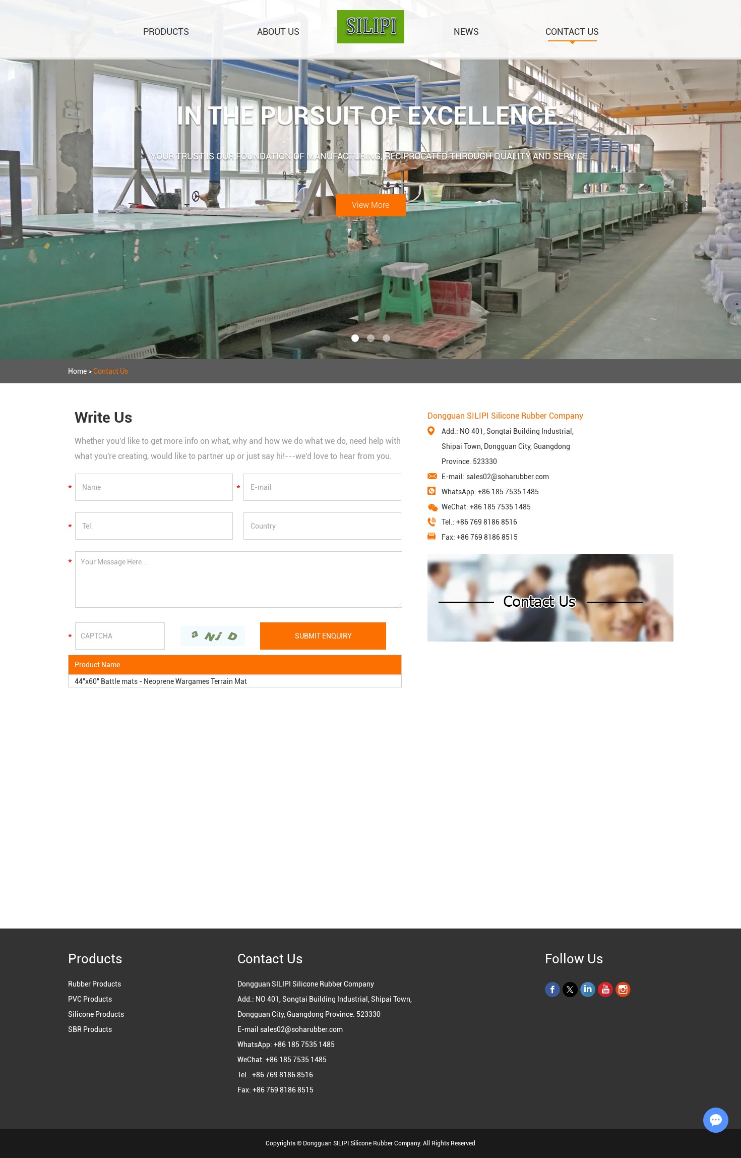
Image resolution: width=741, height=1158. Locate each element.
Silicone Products (96, 1014)
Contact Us (572, 31)
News (466, 31)
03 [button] (386, 338)
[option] (370, 179)
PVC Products (90, 999)
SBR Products (90, 1029)
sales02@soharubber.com (507, 477)
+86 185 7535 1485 (508, 492)
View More (370, 205)
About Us (278, 31)
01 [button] (355, 338)
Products (166, 31)
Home (77, 371)
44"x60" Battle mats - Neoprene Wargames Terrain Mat (161, 681)
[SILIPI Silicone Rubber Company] (370, 41)
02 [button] (371, 338)
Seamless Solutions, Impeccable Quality (370, 116)
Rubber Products (94, 984)
